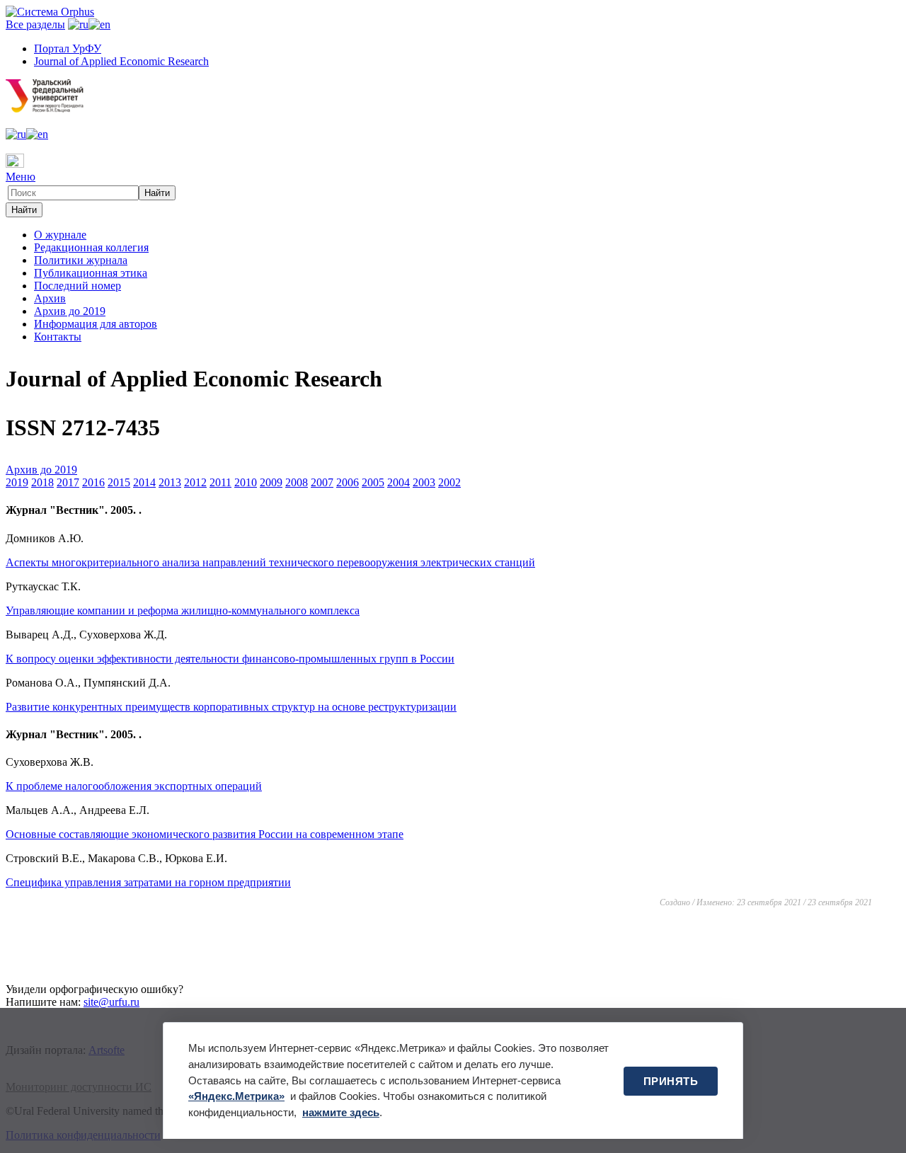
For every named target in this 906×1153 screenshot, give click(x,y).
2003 (424, 482)
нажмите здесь (340, 1112)
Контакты (57, 337)
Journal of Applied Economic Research (121, 61)
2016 (93, 482)
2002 (449, 482)
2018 (42, 482)
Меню (20, 177)
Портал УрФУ (67, 48)
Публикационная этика (90, 273)
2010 (245, 482)
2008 (296, 482)
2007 (322, 482)
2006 (347, 482)
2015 (119, 482)
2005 (373, 482)
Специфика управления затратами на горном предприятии (148, 882)
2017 (68, 482)
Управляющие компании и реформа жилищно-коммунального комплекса (183, 610)
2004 (398, 482)
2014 (144, 482)
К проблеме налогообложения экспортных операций (134, 786)
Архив (50, 298)
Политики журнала (80, 260)
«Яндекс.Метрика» (236, 1096)
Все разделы (35, 24)
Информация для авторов (95, 324)
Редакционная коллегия (91, 247)
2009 (271, 482)
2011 (220, 482)
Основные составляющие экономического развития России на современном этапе (204, 834)
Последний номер (77, 286)
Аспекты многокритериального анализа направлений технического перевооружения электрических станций (270, 562)
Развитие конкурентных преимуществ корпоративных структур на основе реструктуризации (231, 707)
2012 (195, 482)
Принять (671, 1081)
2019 (17, 482)
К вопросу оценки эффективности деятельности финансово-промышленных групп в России (230, 659)
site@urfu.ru (111, 1002)
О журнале (60, 235)
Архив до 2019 (69, 311)
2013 (170, 482)
